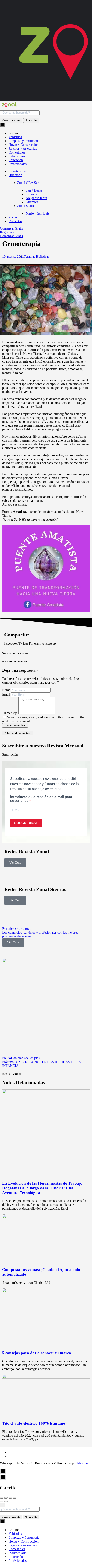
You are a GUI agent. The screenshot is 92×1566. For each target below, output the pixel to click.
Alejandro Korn (36, 198)
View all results (11, 120)
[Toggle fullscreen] (10, 1498)
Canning (31, 194)
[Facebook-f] (9, 876)
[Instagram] (32, 876)
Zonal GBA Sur (28, 182)
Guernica (32, 202)
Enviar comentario (15, 725)
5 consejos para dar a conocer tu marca (36, 1353)
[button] (11, 643)
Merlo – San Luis (37, 213)
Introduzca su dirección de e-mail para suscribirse (41, 799)
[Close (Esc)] (1, 1498)
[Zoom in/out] (14, 1498)
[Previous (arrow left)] (1, 1501)
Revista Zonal (18, 171)
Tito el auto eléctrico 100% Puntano (33, 1423)
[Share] (6, 1498)
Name (6, 690)
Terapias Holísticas (36, 256)
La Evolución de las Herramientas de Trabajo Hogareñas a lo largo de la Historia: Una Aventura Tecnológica (42, 1188)
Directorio (15, 175)
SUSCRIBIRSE (26, 823)
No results (31, 120)
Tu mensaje (10, 713)
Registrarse (7, 232)
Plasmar (82, 1463)
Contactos (15, 221)
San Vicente (34, 190)
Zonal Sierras (26, 206)
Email (6, 694)
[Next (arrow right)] (6, 1501)
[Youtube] (21, 876)
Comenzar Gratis (11, 228)
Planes (13, 217)
